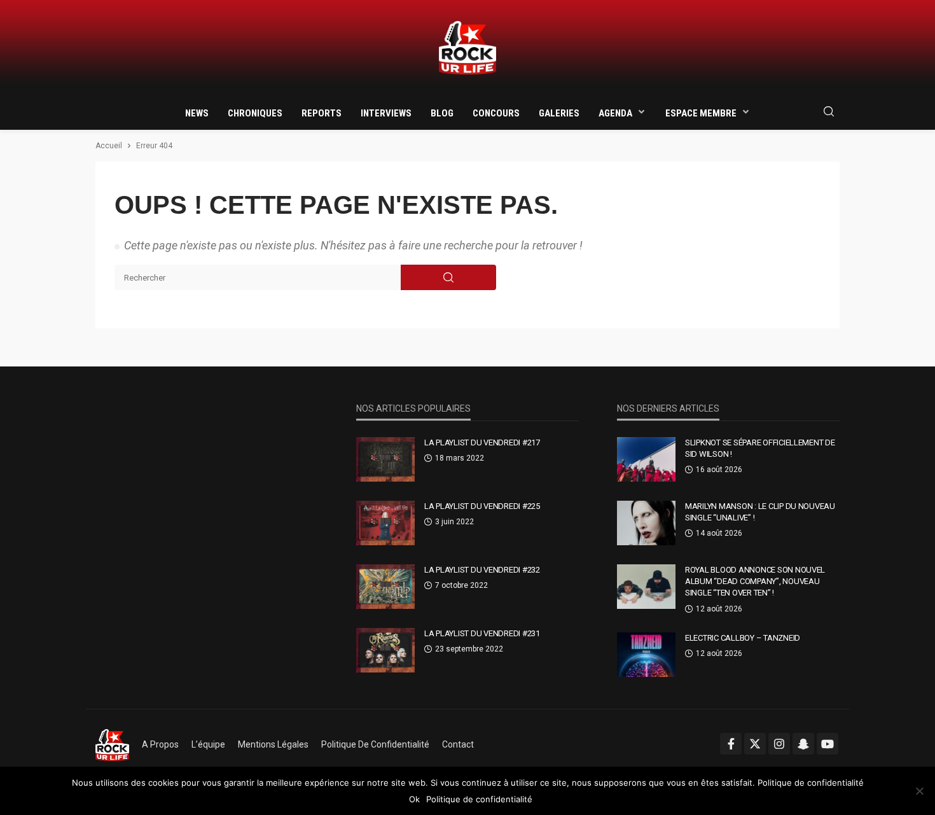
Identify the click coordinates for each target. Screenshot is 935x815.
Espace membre (701, 113)
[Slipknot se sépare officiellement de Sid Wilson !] (646, 459)
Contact (458, 744)
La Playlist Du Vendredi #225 (482, 506)
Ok (414, 799)
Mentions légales (273, 744)
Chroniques (255, 113)
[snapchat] (803, 744)
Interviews (386, 113)
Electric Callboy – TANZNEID (742, 638)
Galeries (559, 113)
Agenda (615, 113)
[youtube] (827, 744)
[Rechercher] (829, 112)
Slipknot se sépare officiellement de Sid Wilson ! (760, 448)
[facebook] (731, 744)
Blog (442, 113)
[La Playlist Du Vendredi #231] (385, 650)
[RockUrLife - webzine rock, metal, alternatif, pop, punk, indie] (467, 48)
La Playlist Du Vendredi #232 (482, 570)
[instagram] (779, 744)
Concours (496, 113)
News (197, 113)
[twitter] (755, 744)
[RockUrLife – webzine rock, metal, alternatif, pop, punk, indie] (112, 744)
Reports (321, 113)
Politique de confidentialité (375, 744)
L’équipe (208, 744)
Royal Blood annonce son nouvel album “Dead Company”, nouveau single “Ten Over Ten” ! (755, 581)
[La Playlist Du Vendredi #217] (385, 459)
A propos (160, 744)
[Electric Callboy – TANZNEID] (646, 654)
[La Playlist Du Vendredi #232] (385, 586)
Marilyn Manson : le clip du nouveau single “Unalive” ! (760, 511)
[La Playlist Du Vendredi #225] (385, 523)
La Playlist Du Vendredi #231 (482, 633)
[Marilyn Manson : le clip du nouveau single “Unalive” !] (646, 523)
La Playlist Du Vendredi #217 (482, 442)
